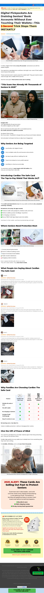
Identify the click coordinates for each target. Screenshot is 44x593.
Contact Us (15, 583)
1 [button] (7, 35)
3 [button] (36, 35)
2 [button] (22, 35)
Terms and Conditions (21, 583)
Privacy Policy (28, 583)
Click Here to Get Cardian (22, 590)
